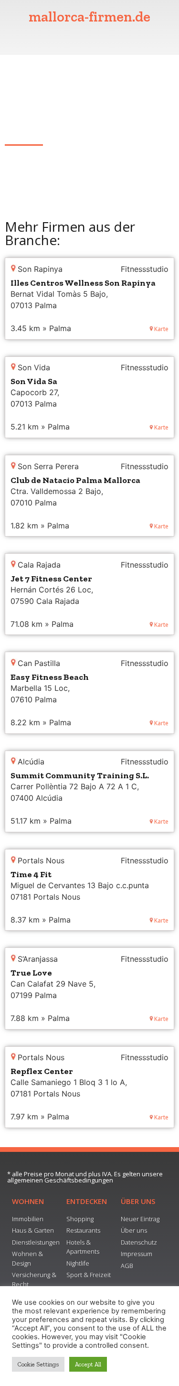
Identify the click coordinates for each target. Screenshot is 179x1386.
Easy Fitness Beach (50, 677)
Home (15, 77)
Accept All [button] (88, 1364)
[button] (90, 39)
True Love (31, 972)
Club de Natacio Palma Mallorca (75, 480)
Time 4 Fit (31, 874)
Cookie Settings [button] (38, 1364)
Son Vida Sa (34, 381)
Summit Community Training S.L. (80, 775)
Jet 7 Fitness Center (51, 578)
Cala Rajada (25, 130)
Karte (161, 329)
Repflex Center (42, 1071)
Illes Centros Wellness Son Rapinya (83, 283)
